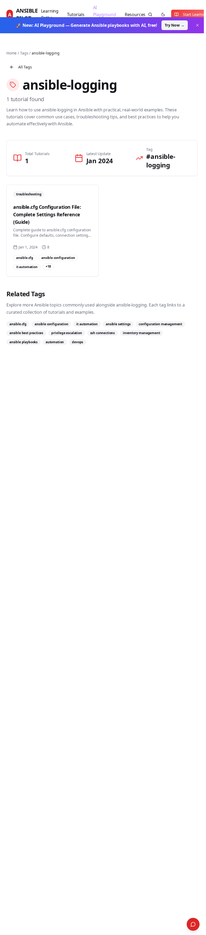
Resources (135, 14)
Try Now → (174, 25)
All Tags (25, 67)
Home (11, 53)
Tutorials (75, 14)
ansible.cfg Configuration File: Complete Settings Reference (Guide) (47, 214)
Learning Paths (50, 14)
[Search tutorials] (150, 14)
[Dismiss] (197, 25)
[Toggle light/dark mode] (163, 14)
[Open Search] (193, 924)
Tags (24, 53)
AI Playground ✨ (104, 14)
